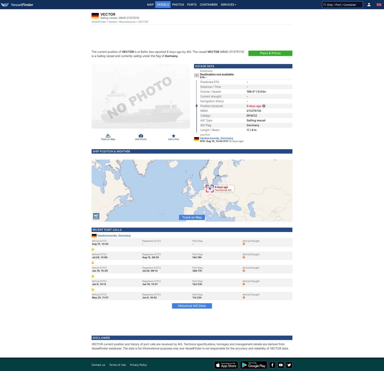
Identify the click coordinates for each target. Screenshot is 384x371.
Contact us (98, 364)
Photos (178, 4)
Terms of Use (117, 364)
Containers (209, 4)
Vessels (163, 4)
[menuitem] (99, 22)
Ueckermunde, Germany (216, 138)
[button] (369, 4)
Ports (192, 4)
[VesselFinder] (16, 4)
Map (150, 4)
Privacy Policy (138, 364)
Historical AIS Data (192, 306)
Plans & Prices (270, 53)
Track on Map (192, 217)
